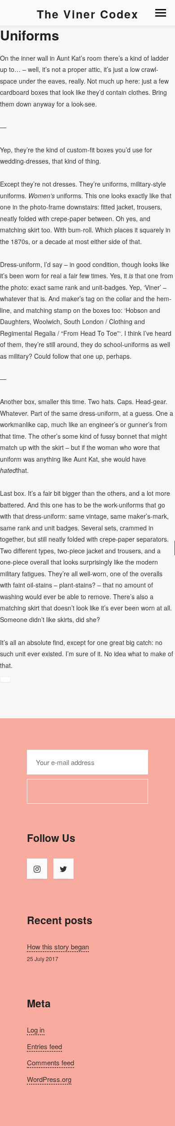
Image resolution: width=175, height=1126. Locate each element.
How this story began (58, 946)
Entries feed (44, 1046)
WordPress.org (49, 1079)
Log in (35, 1029)
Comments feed (50, 1062)
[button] (160, 13)
